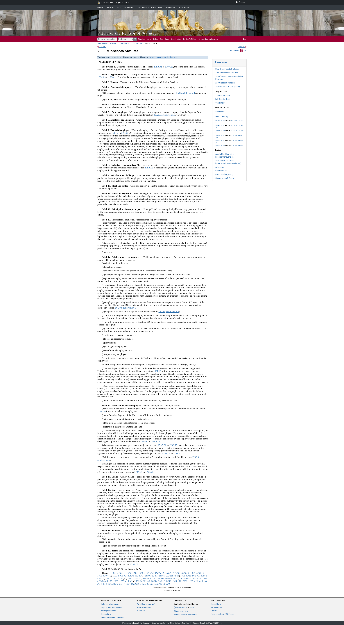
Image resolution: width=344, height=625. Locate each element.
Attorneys (219, 167)
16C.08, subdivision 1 (125, 308)
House (100, 7)
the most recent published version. (163, 57)
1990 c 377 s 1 (104, 575)
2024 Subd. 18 (220, 130)
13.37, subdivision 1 (185, 93)
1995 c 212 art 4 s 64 (169, 575)
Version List (220, 103)
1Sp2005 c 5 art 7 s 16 (119, 584)
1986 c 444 (132, 573)
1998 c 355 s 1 (150, 578)
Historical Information (110, 604)
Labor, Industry (124, 43)
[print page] (244, 39)
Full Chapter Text (222, 99)
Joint (118, 7)
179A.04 (241, 47)
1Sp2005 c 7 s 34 (162, 584)
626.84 (115, 133)
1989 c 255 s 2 (197, 573)
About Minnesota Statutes (226, 73)
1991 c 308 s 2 (119, 575)
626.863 (125, 133)
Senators (141, 611)
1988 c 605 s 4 (182, 573)
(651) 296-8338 (180, 607)
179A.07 (134, 564)
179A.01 (158, 66)
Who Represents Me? (146, 604)
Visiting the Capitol (108, 611)
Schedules (128, 7)
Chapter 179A (137, 43)
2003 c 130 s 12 (173, 581)
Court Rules (164, 39)
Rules (155, 39)
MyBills (214, 611)
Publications (184, 7)
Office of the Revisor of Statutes (127, 33)
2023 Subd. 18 (220, 146)
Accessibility (106, 614)
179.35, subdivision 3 (169, 311)
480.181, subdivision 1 (164, 115)
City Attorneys (221, 171)
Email (192, 607)
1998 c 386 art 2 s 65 (168, 578)
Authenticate (233, 51)
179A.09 (101, 77)
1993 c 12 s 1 (151, 575)
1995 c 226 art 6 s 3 (189, 575)
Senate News (216, 607)
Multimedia (170, 7)
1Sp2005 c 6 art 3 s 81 (141, 584)
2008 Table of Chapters (225, 83)
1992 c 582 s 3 (135, 575)
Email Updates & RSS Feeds (222, 614)
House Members (144, 607)
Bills (153, 7)
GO (135, 39)
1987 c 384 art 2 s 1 (164, 573)
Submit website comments (185, 615)
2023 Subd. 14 (220, 135)
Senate (110, 7)
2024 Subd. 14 (220, 120)
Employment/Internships (111, 607)
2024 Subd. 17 (220, 125)
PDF (244, 51)
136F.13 (157, 371)
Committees (142, 7)
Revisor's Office (189, 39)
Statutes (141, 39)
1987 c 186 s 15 (146, 573)
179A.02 (102, 47)
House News (216, 604)
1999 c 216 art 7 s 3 (123, 581)
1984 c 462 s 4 (118, 573)
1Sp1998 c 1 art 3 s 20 (190, 578)
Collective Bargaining (224, 174)
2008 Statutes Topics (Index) (227, 87)
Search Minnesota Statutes (227, 69)
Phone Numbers (181, 611)
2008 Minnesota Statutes (106, 43)
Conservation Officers (224, 178)
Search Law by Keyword (208, 39)
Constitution (176, 39)
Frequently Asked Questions (112, 617)
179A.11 (113, 77)
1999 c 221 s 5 (143, 581)
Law (160, 7)
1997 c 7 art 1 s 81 (114, 578)
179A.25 (169, 66)
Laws (149, 39)
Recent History (221, 116)
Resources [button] (221, 62)
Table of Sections (222, 95)
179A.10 (101, 411)
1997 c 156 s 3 (134, 578)
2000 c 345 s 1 (158, 581)
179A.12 (149, 167)
